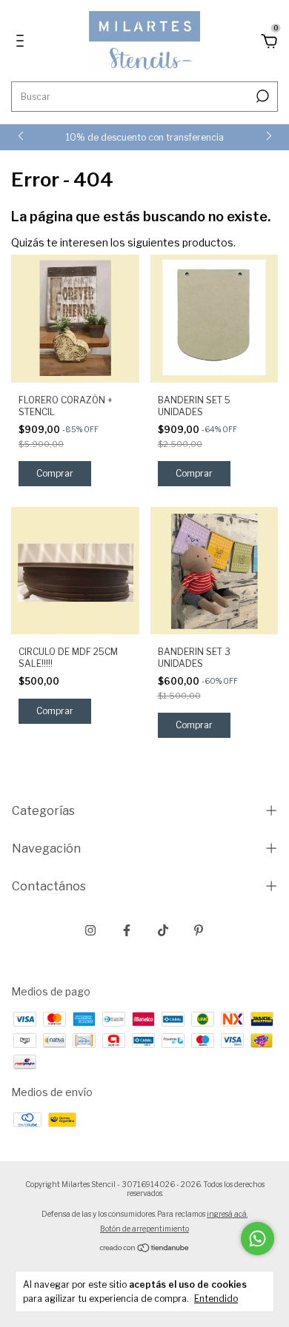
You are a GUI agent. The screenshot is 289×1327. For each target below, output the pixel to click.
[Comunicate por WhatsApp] (257, 1238)
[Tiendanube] (145, 1249)
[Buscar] (261, 96)
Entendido (216, 1298)
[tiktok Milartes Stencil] (163, 930)
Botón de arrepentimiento (144, 1228)
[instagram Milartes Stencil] (90, 930)
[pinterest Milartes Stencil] (199, 930)
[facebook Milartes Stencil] (127, 930)
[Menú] (22, 42)
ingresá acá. (227, 1213)
